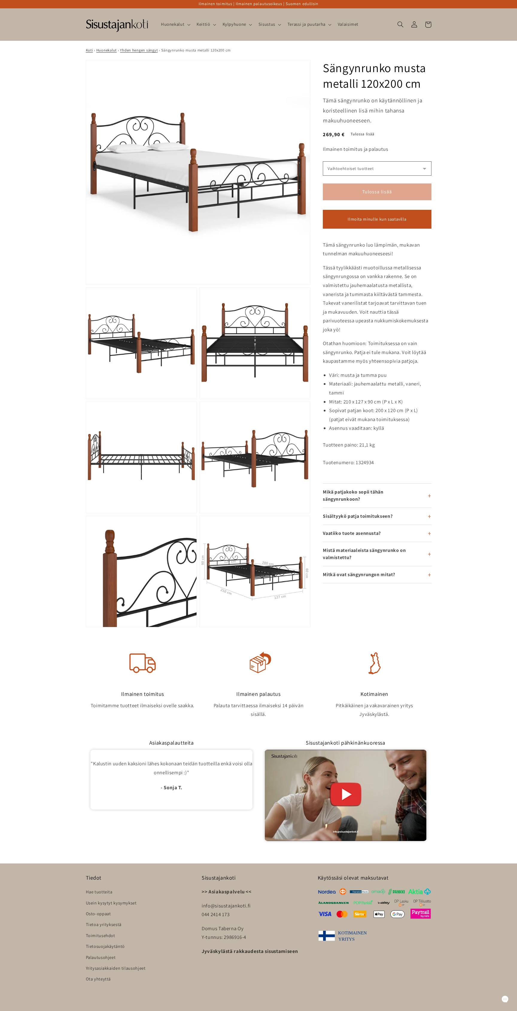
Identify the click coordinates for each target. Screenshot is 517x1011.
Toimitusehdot (100, 935)
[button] (175, 24)
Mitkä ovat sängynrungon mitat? (359, 574)
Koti (89, 50)
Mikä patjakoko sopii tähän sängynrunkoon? (353, 495)
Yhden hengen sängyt (139, 50)
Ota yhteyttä (98, 979)
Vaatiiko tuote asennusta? (352, 533)
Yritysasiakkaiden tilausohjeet (116, 968)
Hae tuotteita (99, 892)
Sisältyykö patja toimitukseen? (358, 516)
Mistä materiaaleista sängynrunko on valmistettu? (364, 554)
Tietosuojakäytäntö (105, 946)
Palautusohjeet (101, 957)
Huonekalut (106, 50)
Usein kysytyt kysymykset (111, 903)
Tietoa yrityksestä (103, 924)
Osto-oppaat (98, 913)
